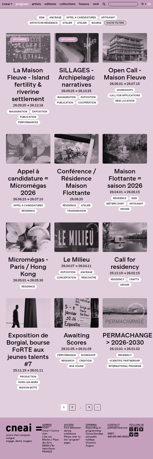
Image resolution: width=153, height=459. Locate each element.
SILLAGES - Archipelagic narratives (76, 77)
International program (125, 366)
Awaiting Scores (76, 338)
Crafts (134, 279)
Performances (28, 122)
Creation (85, 360)
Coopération (87, 102)
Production (28, 376)
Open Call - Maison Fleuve (125, 73)
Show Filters (115, 23)
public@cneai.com (118, 427)
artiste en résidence (44, 23)
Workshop (88, 355)
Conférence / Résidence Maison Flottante (76, 182)
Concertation (66, 277)
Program (22, 4)
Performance (66, 355)
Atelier (82, 23)
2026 (41, 17)
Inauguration (18, 111)
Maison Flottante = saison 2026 (124, 178)
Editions (50, 4)
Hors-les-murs (28, 382)
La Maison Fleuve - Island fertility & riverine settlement (28, 84)
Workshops (125, 90)
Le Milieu (76, 259)
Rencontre (88, 277)
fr (142, 4)
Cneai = (7, 4)
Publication (28, 117)
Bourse (96, 23)
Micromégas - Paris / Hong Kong (28, 267)
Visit (96, 4)
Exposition (39, 111)
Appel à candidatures (81, 17)
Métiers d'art (115, 203)
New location (124, 100)
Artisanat (108, 17)
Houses (84, 4)
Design (124, 209)
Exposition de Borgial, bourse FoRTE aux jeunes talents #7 (28, 349)
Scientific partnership (125, 360)
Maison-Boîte (28, 387)
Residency (117, 279)
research (67, 360)
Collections (68, 4)
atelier (67, 23)
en (149, 4)
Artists (36, 4)
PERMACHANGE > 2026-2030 (127, 338)
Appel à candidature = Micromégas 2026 (28, 182)
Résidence (28, 210)
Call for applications (125, 95)
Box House (76, 366)
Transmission (76, 210)
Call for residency (125, 263)
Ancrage (55, 17)
